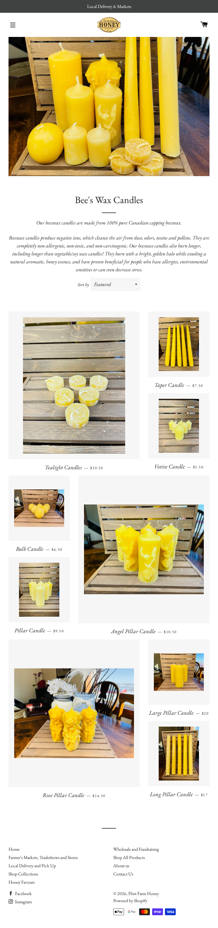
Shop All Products (129, 857)
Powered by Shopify (130, 901)
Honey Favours (22, 882)
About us (121, 866)
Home (14, 849)
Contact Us (123, 874)
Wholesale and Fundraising (136, 849)
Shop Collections (23, 874)
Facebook (23, 893)
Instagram (23, 902)
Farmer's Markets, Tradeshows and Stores (43, 857)
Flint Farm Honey (143, 893)
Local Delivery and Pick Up (32, 866)
